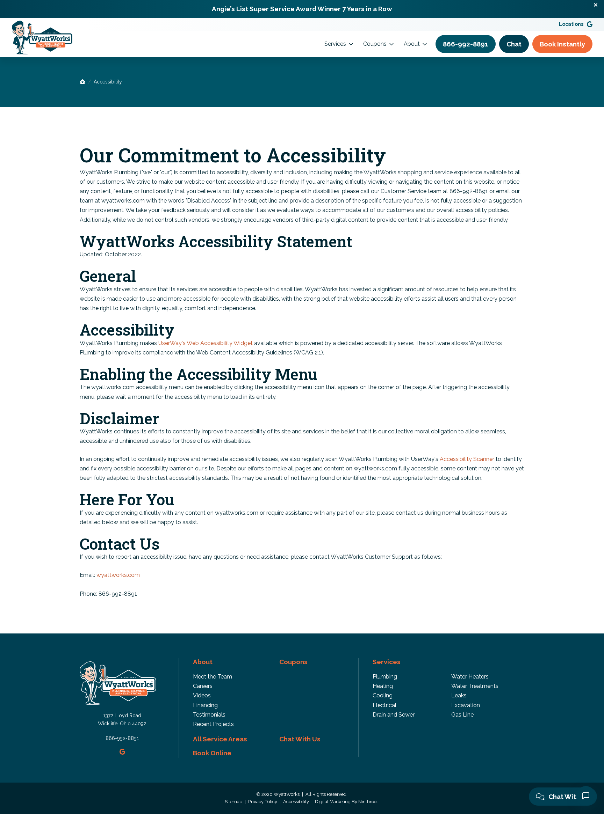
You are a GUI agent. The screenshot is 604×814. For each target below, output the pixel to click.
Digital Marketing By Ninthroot (346, 801)
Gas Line (462, 714)
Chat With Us (568, 796)
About (412, 44)
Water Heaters (470, 676)
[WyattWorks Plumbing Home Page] (82, 82)
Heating (383, 686)
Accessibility (296, 801)
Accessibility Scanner (468, 459)
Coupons (375, 44)
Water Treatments (474, 686)
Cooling (383, 695)
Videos (202, 695)
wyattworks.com (118, 575)
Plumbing (385, 676)
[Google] (589, 24)
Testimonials (209, 714)
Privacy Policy (263, 801)
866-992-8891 (122, 738)
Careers (203, 686)
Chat (514, 44)
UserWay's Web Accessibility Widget (206, 343)
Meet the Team (212, 676)
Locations (571, 24)
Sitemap (234, 801)
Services (335, 44)
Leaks (459, 695)
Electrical (384, 705)
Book (562, 44)
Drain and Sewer (394, 714)
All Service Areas (220, 739)
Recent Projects (213, 724)
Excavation (465, 705)
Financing (205, 705)
